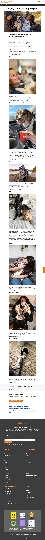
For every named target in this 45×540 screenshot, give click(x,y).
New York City (7, 479)
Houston (6, 475)
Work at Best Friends (30, 464)
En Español (6, 469)
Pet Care (6, 464)
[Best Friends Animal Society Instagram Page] (7, 445)
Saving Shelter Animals (8, 451)
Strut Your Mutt (7, 495)
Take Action (28, 460)
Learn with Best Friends (30, 457)
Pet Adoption (11, 417)
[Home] (6, 2)
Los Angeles (6, 477)
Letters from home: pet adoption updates (18, 406)
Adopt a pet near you (15, 400)
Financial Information (30, 497)
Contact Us (11, 534)
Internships (28, 490)
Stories (5, 457)
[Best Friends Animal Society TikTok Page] (17, 445)
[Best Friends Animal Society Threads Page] (13, 445)
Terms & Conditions (32, 534)
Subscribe (8, 442)
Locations (6, 465)
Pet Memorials (28, 458)
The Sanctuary (7, 453)
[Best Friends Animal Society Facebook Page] (5, 445)
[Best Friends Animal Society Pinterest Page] (9, 445)
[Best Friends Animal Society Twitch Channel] (19, 445)
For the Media (28, 492)
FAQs (27, 494)
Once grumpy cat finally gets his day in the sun (19, 408)
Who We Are (6, 462)
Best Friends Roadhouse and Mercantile (9, 489)
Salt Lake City (6, 482)
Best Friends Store (7, 491)
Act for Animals (7, 455)
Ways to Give (6, 460)
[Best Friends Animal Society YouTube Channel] (15, 445)
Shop (5, 467)
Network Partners (7, 493)
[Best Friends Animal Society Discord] (21, 445)
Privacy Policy (25, 534)
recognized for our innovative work (15, 529)
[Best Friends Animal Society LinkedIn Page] (11, 445)
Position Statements (30, 495)
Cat (15, 417)
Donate (40, 1)
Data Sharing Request (18, 534)
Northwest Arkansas (8, 480)
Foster (27, 455)
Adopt (5, 458)
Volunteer (28, 462)
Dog (16, 417)
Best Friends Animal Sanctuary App (32, 475)
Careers (27, 488)
